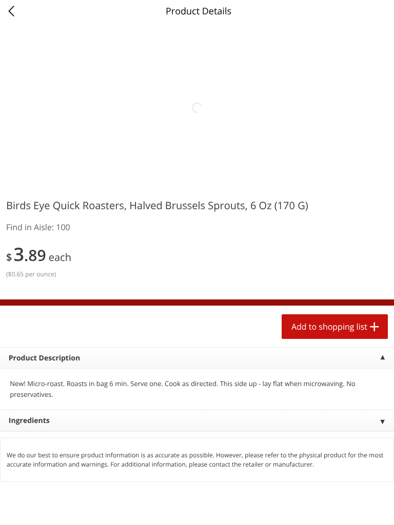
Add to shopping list (329, 326)
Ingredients (29, 421)
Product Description (44, 358)
